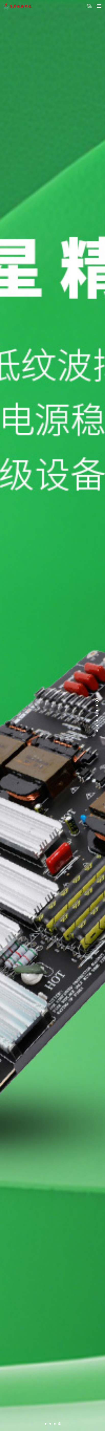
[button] (45, 1424)
